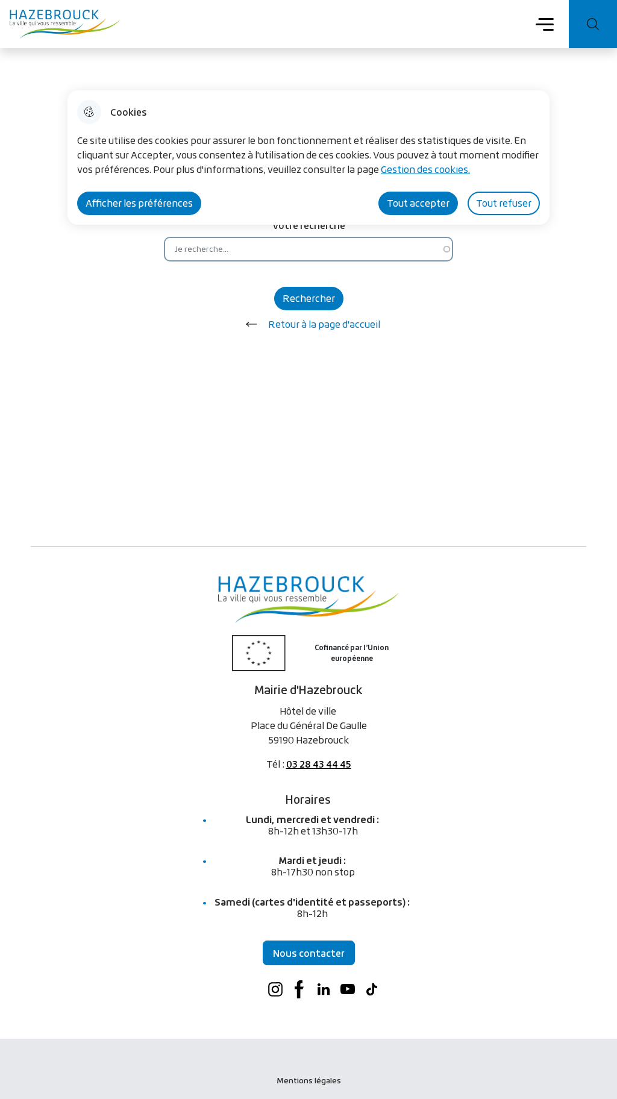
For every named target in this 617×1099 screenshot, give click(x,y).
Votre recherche (308, 225)
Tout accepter (418, 203)
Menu (545, 23)
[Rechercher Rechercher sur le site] (593, 24)
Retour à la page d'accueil (324, 324)
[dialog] (308, 157)
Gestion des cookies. (425, 169)
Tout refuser (503, 203)
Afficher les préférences (139, 203)
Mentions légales (309, 1080)
